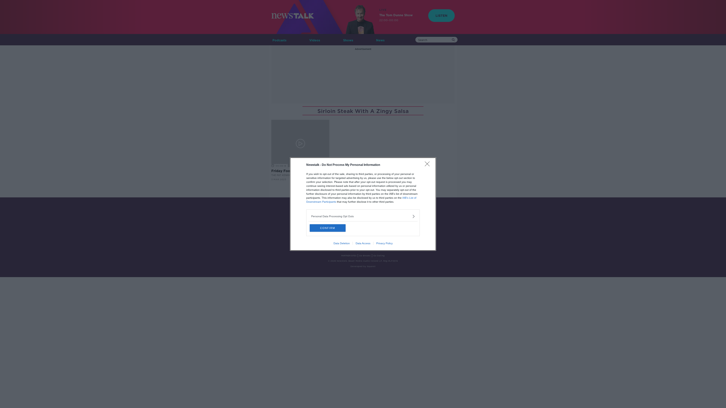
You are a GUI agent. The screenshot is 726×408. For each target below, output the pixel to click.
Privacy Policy (384, 243)
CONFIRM (327, 228)
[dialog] (363, 204)
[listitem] (363, 216)
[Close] (428, 165)
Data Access (363, 243)
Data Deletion (342, 243)
